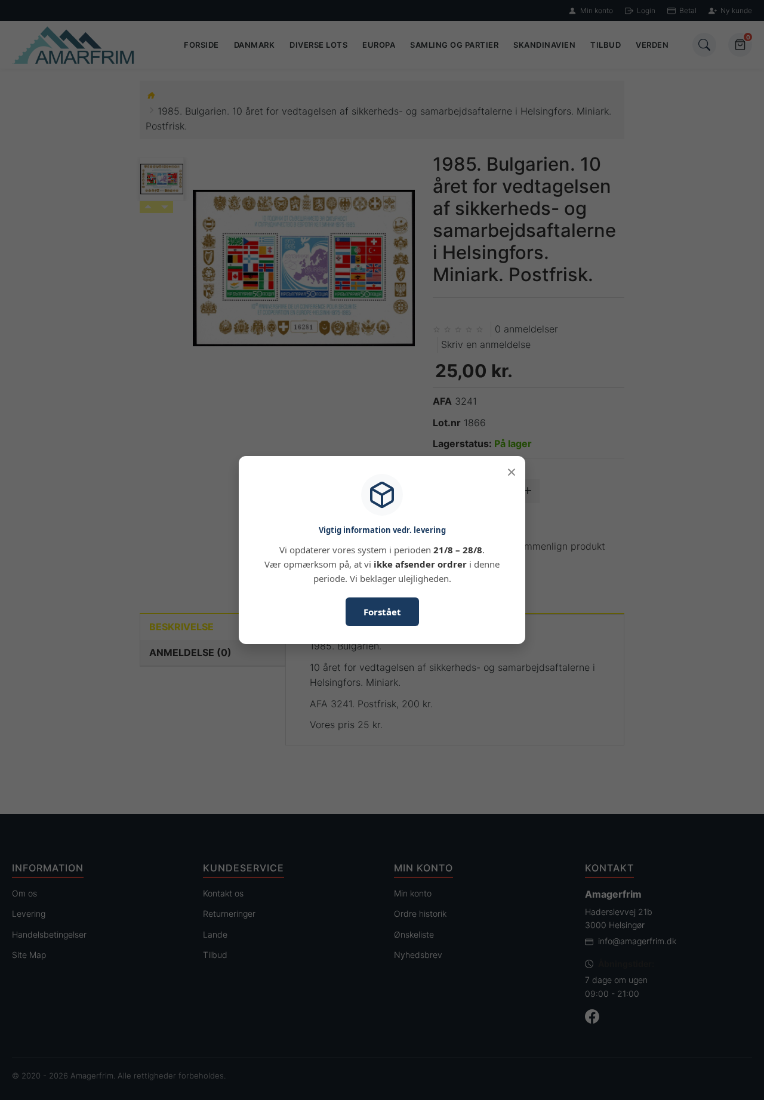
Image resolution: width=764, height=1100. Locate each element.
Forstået (382, 612)
